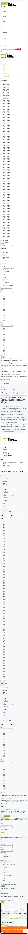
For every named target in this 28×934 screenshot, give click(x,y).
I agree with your (9, 884)
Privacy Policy (6, 456)
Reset (2, 379)
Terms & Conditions (13, 884)
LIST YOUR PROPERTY (9, 431)
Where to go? (3, 78)
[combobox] (14, 160)
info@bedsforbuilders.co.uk (8, 466)
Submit (2, 902)
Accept (2, 932)
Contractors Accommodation (9, 453)
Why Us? (5, 16)
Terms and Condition (7, 455)
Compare (2, 924)
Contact (5, 32)
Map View (3, 387)
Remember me (5, 829)
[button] (4, 80)
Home (4, 11)
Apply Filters (7, 379)
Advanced (3, 681)
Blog (4, 26)
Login (4, 38)
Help (4, 450)
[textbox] (7, 292)
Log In (2, 832)
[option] (6, 82)
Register (5, 45)
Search (2, 243)
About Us (5, 449)
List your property (6, 74)
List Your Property (4, 49)
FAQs (4, 21)
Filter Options (5, 242)
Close (6, 924)
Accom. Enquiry (11, 49)
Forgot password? (4, 830)
